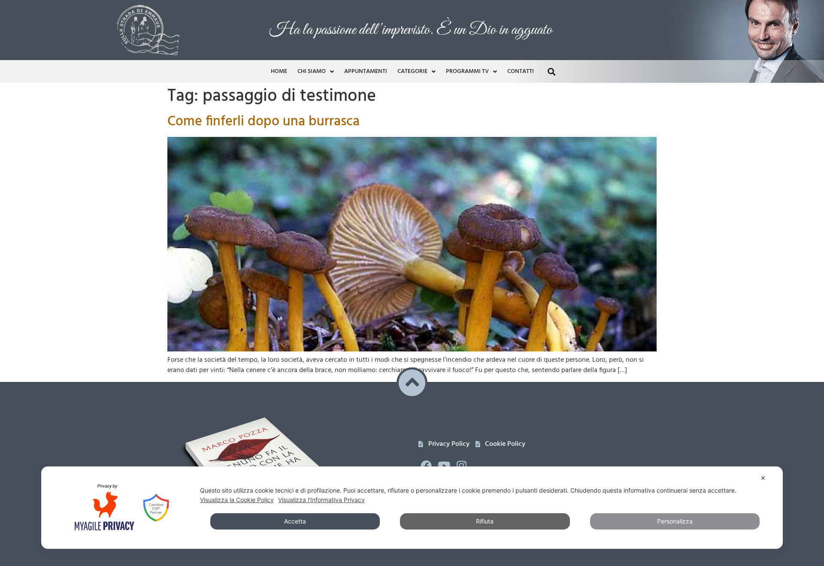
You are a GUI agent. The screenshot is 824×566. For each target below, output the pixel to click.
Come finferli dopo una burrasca (263, 122)
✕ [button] (763, 477)
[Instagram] (462, 465)
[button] (551, 71)
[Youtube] (443, 465)
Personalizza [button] (675, 521)
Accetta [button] (295, 521)
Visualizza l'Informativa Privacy (321, 499)
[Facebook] (426, 465)
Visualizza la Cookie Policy (237, 499)
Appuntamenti (365, 71)
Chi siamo (311, 71)
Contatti (520, 71)
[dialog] (412, 507)
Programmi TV (467, 71)
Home (279, 71)
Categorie (412, 71)
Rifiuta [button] (485, 521)
